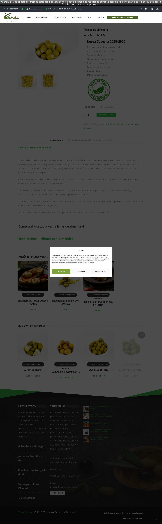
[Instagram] (146, 8)
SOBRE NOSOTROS (42, 17)
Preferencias (100, 271)
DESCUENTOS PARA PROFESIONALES (122, 17)
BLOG (90, 17)
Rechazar (81, 271)
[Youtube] (157, 8)
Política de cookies (88, 262)
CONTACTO (100, 17)
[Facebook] (141, 8)
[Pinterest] (152, 8)
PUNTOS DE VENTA (60, 17)
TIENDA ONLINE (77, 17)
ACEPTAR (61, 271)
